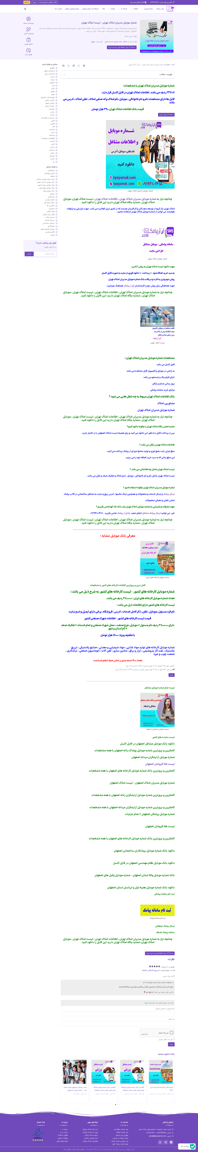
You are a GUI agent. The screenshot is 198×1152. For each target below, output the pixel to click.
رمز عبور (171, 1019)
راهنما (113, 9)
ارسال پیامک (169, 494)
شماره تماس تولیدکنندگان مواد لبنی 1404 (161, 1089)
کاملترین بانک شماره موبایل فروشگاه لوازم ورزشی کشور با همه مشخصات (132, 1089)
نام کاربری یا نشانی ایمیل (165, 1009)
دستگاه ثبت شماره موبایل (90, 9)
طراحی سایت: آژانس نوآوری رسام (74, 1149)
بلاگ (103, 9)
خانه (173, 65)
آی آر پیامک (160, 9)
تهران (92, 42)
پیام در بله (185, 1146)
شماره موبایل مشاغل (72, 9)
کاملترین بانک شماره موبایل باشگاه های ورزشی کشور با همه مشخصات (104, 1089)
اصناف (125, 42)
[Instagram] (165, 1142)
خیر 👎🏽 (146, 992)
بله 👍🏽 (150, 992)
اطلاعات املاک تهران (106, 199)
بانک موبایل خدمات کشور (113, 42)
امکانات (135, 9)
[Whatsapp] (160, 1142)
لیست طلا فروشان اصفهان (160, 764)
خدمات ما (124, 9)
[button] (25, 9)
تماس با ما (58, 9)
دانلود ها (167, 65)
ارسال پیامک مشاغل (151, 513)
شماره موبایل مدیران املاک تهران (137, 199)
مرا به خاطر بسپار (166, 1039)
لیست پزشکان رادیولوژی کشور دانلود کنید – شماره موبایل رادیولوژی (75, 1089)
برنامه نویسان (148, 9)
